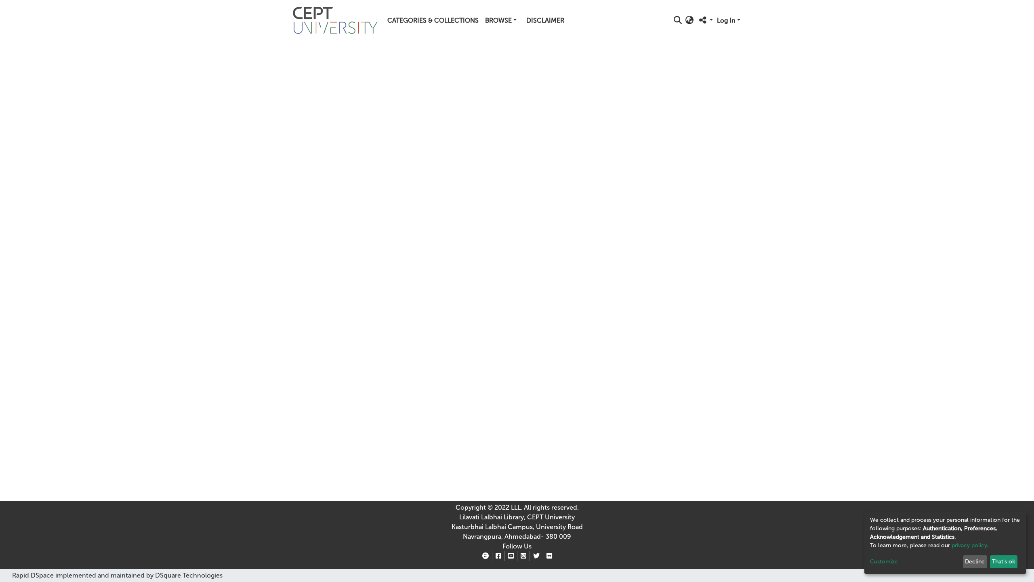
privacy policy (969, 545)
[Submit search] (678, 20)
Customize (884, 561)
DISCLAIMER (545, 20)
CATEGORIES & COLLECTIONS (433, 20)
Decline (975, 561)
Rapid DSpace (33, 575)
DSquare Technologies (188, 575)
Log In (726, 20)
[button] (690, 20)
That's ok (1003, 561)
